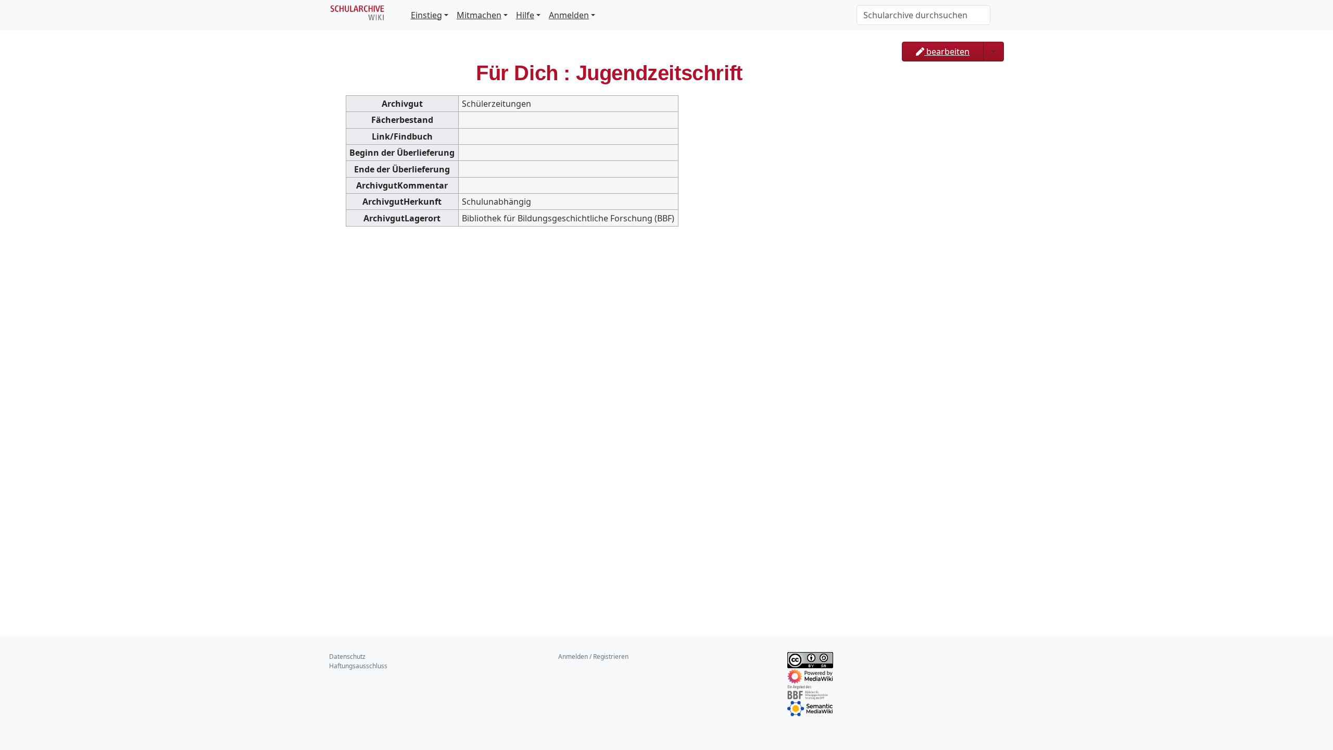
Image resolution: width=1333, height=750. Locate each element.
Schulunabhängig (496, 201)
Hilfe (525, 15)
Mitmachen (479, 15)
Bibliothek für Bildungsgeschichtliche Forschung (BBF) (568, 218)
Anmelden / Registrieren (593, 656)
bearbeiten (947, 51)
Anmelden (569, 15)
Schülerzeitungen (496, 103)
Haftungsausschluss (358, 665)
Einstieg (426, 15)
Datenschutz (347, 656)
